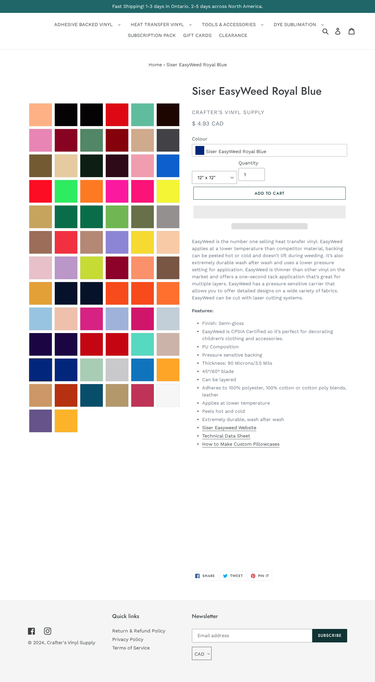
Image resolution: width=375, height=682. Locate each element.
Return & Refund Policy (138, 631)
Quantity (248, 163)
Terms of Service (131, 648)
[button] (269, 212)
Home (155, 64)
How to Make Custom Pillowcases (240, 444)
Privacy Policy (127, 639)
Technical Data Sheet (226, 436)
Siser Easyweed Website (229, 427)
